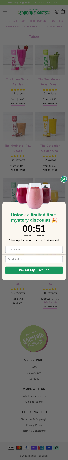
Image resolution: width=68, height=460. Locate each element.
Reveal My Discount (34, 270)
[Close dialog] (64, 179)
